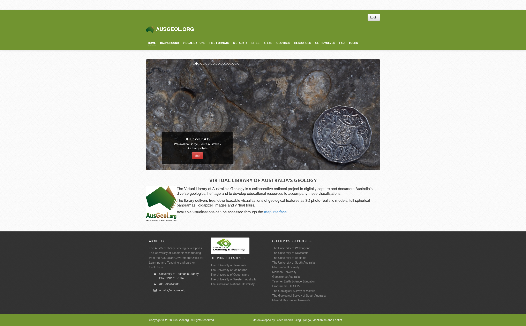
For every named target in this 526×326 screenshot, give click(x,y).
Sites (255, 43)
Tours (353, 43)
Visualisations (194, 43)
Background (169, 43)
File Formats (219, 43)
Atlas (268, 43)
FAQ (342, 43)
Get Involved (325, 43)
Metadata (240, 43)
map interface (275, 211)
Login (373, 17)
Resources (302, 43)
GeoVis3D (283, 43)
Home (152, 43)
